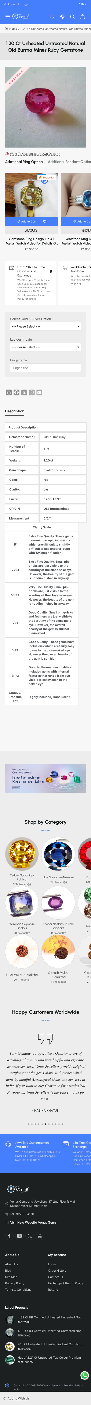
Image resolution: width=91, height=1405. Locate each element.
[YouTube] (40, 1236)
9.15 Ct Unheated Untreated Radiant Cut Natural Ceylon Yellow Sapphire (51, 1344)
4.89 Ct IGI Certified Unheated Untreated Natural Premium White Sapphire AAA (51, 1317)
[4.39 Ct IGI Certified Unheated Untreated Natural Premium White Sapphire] (10, 1333)
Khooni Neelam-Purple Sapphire (58, 926)
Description (14, 411)
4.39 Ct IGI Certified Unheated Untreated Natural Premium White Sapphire (51, 1331)
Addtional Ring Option (24, 161)
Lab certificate (21, 339)
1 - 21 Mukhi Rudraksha (22, 975)
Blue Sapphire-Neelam (58, 877)
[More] (27, 4)
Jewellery (31, 229)
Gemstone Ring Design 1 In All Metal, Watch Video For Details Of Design (31, 241)
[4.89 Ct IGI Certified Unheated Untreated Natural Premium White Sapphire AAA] (10, 1320)
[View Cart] (82, 16)
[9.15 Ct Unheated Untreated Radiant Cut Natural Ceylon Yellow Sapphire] (10, 1346)
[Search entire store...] (72, 16)
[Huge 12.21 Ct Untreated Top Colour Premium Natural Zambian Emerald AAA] (10, 1360)
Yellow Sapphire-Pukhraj (22, 877)
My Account (57, 1255)
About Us (12, 1255)
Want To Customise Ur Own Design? (35, 153)
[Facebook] (9, 1236)
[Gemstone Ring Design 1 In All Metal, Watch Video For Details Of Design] (31, 199)
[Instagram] (19, 1236)
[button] (27, 221)
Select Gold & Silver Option (30, 319)
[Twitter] (29, 1236)
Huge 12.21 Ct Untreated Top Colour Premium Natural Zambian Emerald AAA (51, 1357)
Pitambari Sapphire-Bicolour (22, 926)
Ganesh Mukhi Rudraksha (58, 975)
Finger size (18, 360)
